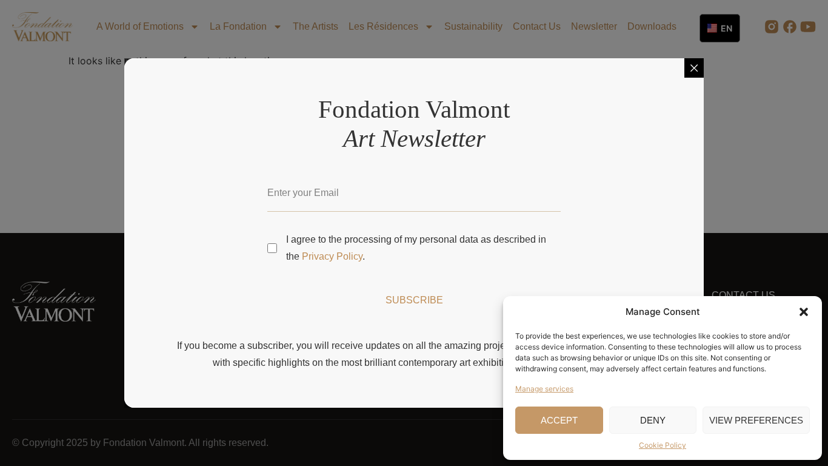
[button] (804, 312)
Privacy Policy (332, 256)
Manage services (544, 388)
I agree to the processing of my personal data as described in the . (416, 248)
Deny (653, 420)
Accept (559, 420)
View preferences (756, 420)
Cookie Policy (662, 445)
